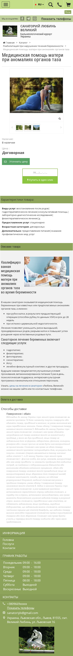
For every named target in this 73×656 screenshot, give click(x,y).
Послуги (8, 544)
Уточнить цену (17, 161)
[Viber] (34, 18)
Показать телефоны (56, 19)
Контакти (9, 548)
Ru (40, 4)
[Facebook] (22, 18)
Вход (67, 11)
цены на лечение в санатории (25, 385)
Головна (8, 540)
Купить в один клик (41, 179)
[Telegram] (28, 18)
